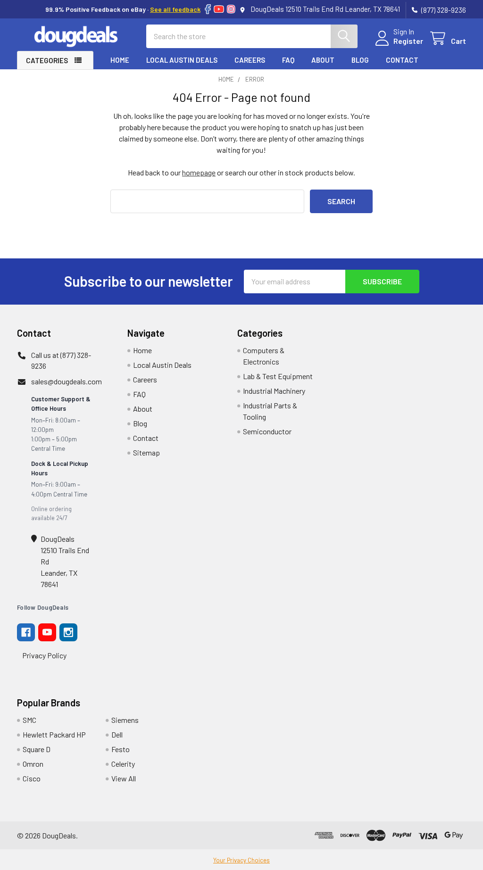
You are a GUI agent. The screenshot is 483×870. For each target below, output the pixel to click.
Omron (33, 763)
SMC (29, 719)
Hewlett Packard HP (54, 734)
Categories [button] (47, 60)
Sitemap (146, 452)
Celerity (123, 763)
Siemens (125, 719)
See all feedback (175, 9)
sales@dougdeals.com (66, 381)
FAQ (288, 60)
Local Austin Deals (181, 60)
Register (408, 40)
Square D (36, 749)
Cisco (32, 778)
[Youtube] (47, 632)
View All (123, 778)
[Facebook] (207, 9)
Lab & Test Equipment (278, 376)
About (322, 60)
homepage (199, 172)
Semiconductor (267, 431)
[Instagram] (231, 9)
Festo (120, 749)
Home (119, 60)
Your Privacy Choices (241, 860)
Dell (117, 734)
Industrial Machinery (274, 390)
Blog (360, 60)
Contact (402, 60)
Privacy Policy (44, 655)
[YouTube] (219, 9)
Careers (249, 60)
